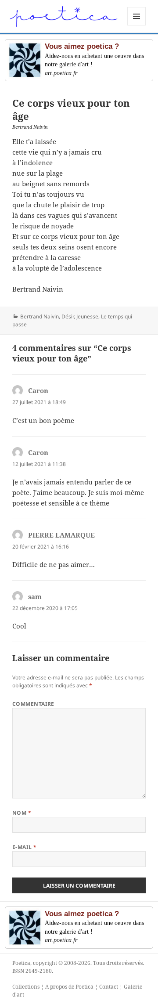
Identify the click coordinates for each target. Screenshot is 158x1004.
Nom (21, 812)
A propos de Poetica (69, 986)
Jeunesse (87, 316)
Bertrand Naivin (39, 316)
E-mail (24, 847)
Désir (67, 316)
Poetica (21, 963)
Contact (108, 986)
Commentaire (33, 704)
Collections (26, 986)
